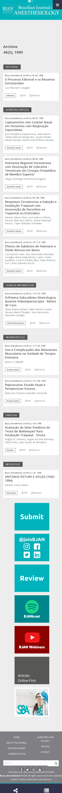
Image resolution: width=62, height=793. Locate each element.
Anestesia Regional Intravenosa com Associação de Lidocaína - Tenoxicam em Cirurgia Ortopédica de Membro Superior (30, 168)
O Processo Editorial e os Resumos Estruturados (30, 81)
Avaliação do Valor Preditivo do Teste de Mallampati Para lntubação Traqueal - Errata (27, 431)
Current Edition (16, 753)
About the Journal (16, 742)
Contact (45, 752)
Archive (45, 746)
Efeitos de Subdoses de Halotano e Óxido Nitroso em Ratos (30, 248)
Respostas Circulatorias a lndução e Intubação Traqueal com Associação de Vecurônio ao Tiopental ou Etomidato (31, 207)
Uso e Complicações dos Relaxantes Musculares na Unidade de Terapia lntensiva (31, 353)
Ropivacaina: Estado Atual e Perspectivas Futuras (25, 387)
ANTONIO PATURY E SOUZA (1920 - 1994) (30, 478)
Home (17, 737)
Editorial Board (16, 748)
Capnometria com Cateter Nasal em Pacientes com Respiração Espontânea (28, 126)
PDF (24, 95)
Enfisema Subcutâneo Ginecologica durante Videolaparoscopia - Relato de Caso (30, 301)
